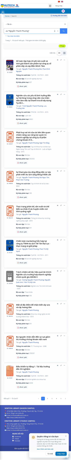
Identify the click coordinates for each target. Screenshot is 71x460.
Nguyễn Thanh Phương (30, 143)
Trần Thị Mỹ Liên (30, 282)
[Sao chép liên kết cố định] (61, 60)
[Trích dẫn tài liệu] (57, 60)
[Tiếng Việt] (59, 2)
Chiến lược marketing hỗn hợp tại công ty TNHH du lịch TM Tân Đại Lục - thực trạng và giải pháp (33, 243)
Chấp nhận (61, 454)
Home (7, 16)
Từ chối (50, 454)
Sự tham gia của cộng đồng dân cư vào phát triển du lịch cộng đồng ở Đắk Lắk (33, 173)
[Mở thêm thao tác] (64, 60)
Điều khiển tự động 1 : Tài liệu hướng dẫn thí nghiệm (33, 367)
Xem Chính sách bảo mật (45, 449)
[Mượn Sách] (63, 11)
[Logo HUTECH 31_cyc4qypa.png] (10, 6)
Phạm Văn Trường (22, 180)
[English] (62, 2)
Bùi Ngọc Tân (44, 177)
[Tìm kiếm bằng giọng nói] (55, 31)
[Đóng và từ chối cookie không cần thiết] (65, 436)
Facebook (18, 436)
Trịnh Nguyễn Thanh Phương (32, 106)
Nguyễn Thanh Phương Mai (32, 69)
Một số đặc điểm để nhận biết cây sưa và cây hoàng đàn (33, 306)
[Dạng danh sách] (59, 53)
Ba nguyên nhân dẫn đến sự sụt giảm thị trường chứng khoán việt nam (33, 338)
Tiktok (17, 439)
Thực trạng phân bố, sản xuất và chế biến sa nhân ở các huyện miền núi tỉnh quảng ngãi (32, 209)
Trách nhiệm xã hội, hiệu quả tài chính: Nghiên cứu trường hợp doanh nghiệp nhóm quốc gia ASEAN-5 (33, 274)
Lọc (63, 46)
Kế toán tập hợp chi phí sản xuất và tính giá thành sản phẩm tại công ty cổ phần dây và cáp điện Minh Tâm (33, 63)
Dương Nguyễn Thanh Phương (33, 280)
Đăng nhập (58, 6)
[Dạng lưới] (64, 53)
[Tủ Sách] (50, 6)
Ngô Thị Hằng (44, 143)
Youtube (17, 441)
